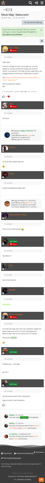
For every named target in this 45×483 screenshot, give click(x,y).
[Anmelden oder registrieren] (36, 3)
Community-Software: (22, 476)
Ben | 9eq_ (8, 18)
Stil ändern (39, 452)
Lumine (29, 135)
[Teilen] (42, 41)
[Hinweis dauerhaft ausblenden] (41, 29)
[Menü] (42, 3)
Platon (22, 200)
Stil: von (22, 480)
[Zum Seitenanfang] (41, 480)
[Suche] (30, 3)
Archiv (24, 428)
